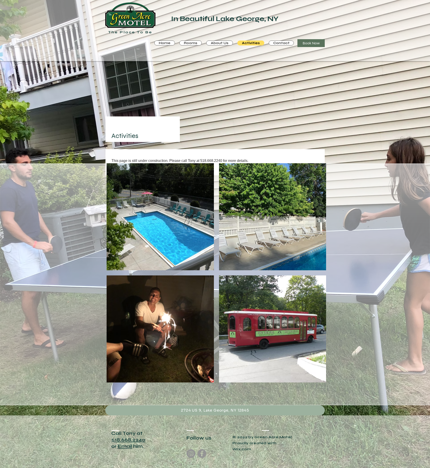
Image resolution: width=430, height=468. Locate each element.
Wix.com (241, 449)
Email (125, 446)
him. (138, 446)
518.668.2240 (128, 440)
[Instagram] (191, 453)
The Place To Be (130, 32)
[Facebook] (202, 453)
